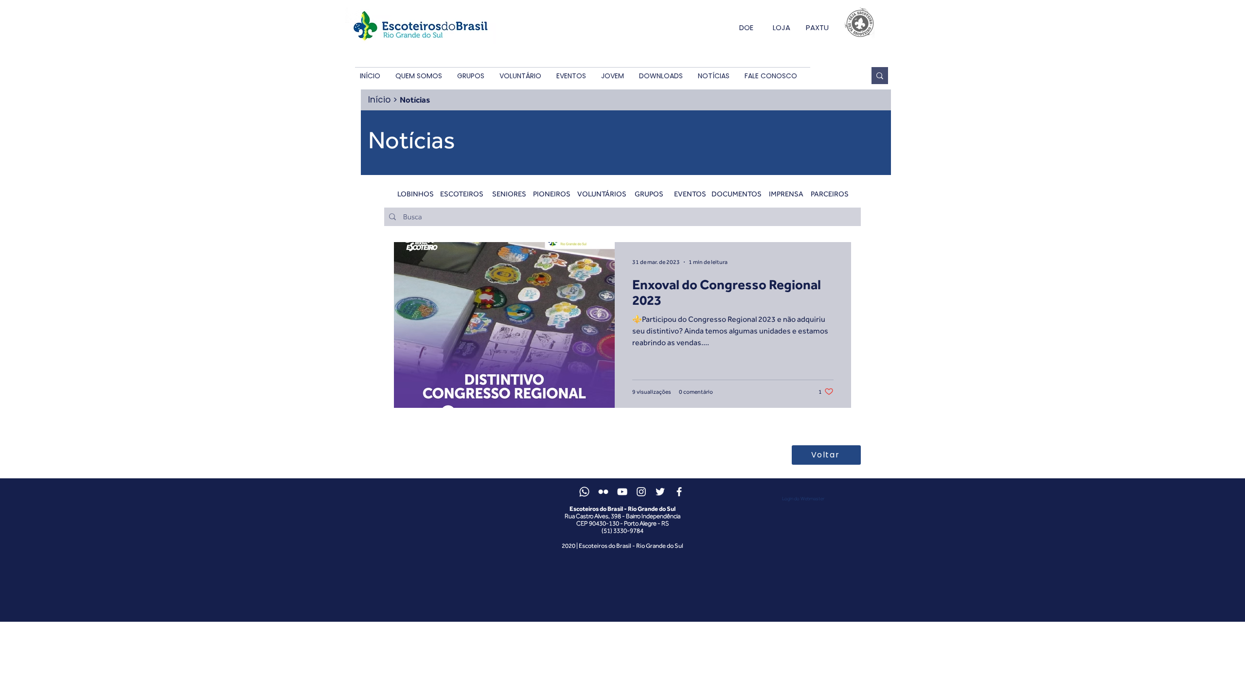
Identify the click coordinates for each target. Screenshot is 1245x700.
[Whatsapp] (584, 492)
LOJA (781, 27)
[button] (418, 76)
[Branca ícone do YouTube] (622, 492)
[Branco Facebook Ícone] (679, 492)
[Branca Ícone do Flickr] (603, 492)
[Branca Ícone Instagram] (641, 492)
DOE (746, 27)
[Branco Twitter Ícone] (660, 492)
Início (379, 99)
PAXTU (817, 27)
